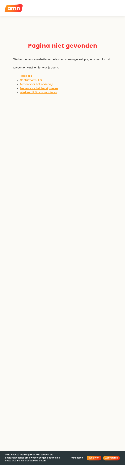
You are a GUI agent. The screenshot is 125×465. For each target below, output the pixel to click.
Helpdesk (26, 76)
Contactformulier (31, 80)
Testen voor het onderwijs (37, 84)
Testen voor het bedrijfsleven (39, 88)
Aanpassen (77, 458)
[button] (117, 8)
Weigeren (94, 458)
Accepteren (111, 458)
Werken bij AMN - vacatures (38, 92)
